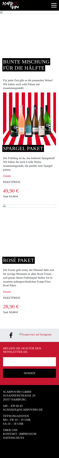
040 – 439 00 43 (13, 405)
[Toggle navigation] (54, 5)
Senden (29, 373)
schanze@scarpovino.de (23, 409)
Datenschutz (13, 437)
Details (7, 176)
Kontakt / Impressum (19, 433)
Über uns (10, 430)
